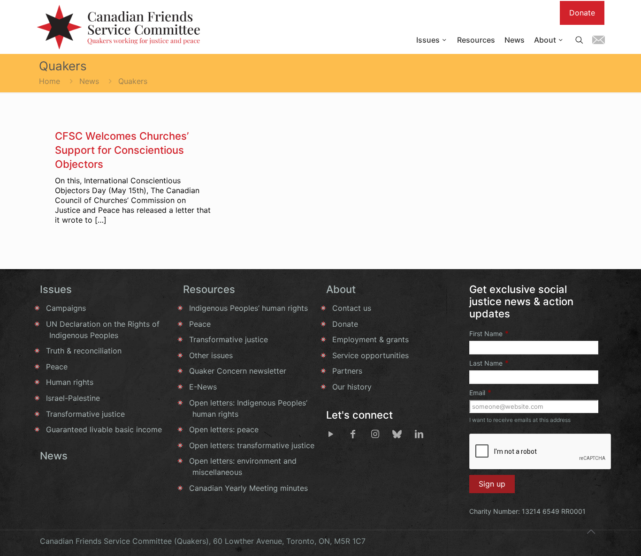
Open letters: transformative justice (251, 445)
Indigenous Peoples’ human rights (248, 308)
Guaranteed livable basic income (104, 429)
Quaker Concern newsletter (237, 371)
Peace (57, 366)
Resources (209, 289)
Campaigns (66, 308)
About (341, 289)
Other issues (211, 355)
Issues (56, 289)
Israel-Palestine (73, 398)
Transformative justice (85, 414)
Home (49, 81)
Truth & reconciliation (84, 350)
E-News (203, 386)
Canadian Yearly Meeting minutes (248, 488)
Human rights (69, 382)
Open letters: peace (224, 429)
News (89, 81)
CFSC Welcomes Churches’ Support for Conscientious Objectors (122, 150)
